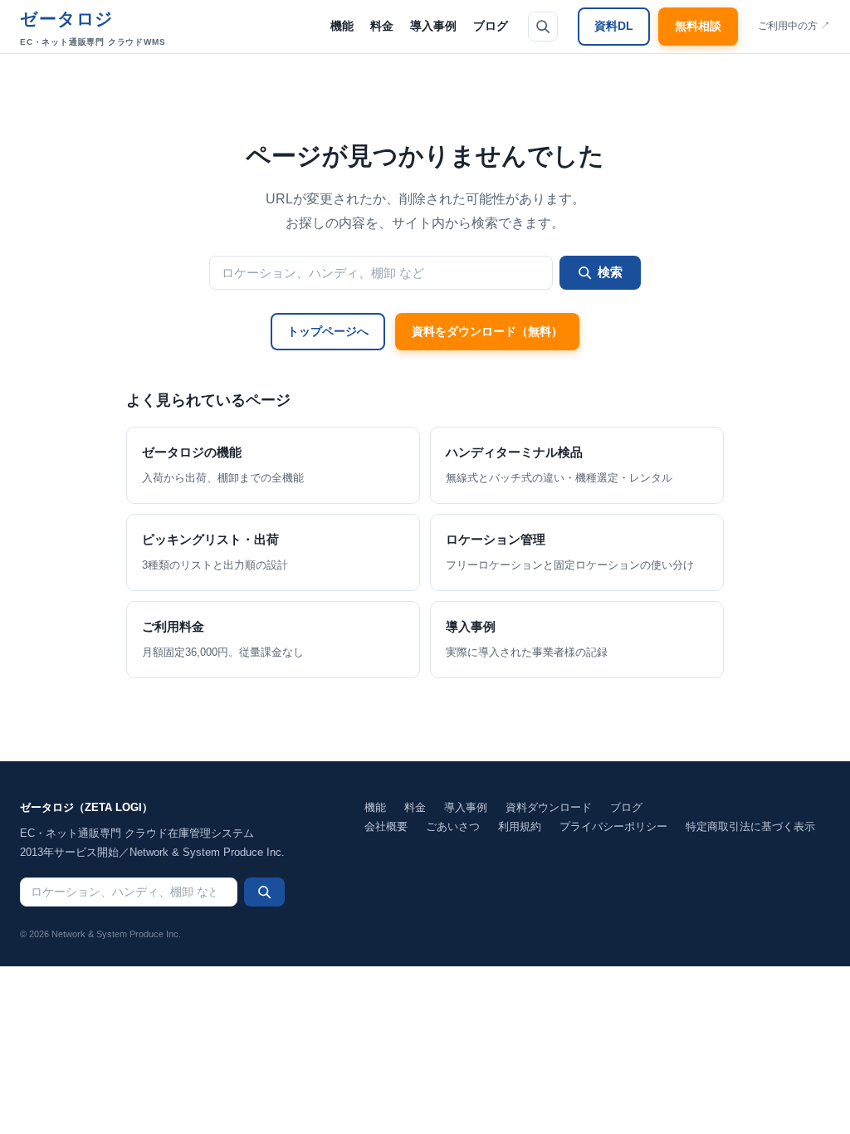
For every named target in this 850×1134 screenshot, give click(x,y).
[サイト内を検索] (543, 27)
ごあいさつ (453, 826)
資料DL (613, 25)
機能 (342, 25)
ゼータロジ (92, 27)
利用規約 (519, 826)
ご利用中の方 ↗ (794, 26)
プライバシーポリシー (613, 826)
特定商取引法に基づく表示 (750, 826)
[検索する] (264, 892)
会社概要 (386, 826)
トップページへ (328, 331)
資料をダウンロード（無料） (487, 331)
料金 (381, 25)
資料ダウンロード (549, 807)
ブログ (490, 25)
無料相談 (698, 25)
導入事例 (433, 25)
